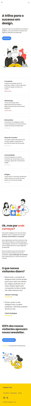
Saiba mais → (8, 91)
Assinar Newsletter (9, 340)
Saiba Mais (6, 38)
